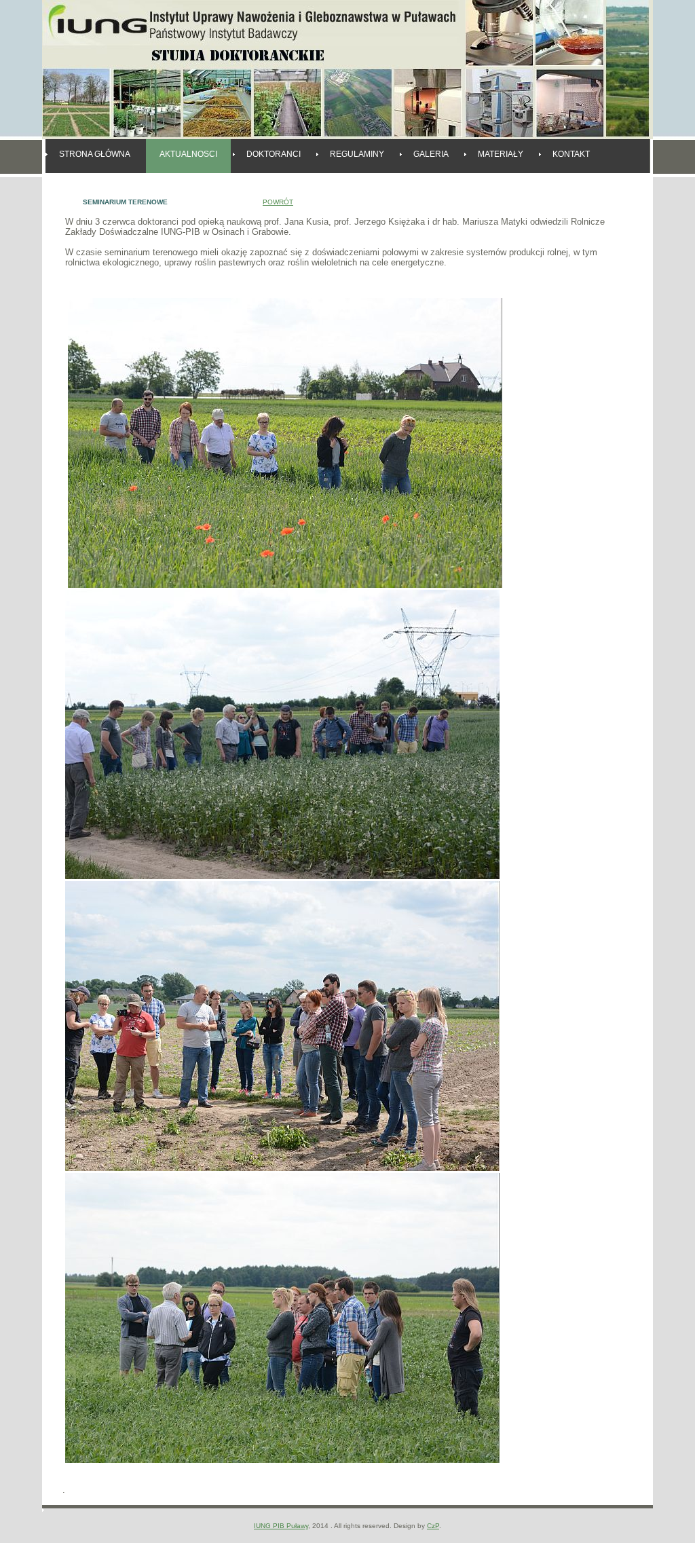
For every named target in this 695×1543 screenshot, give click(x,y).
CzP (433, 1525)
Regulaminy (357, 154)
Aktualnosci (188, 154)
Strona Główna (94, 154)
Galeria (431, 154)
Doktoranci (273, 154)
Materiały (500, 154)
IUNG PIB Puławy (281, 1525)
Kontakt (571, 154)
